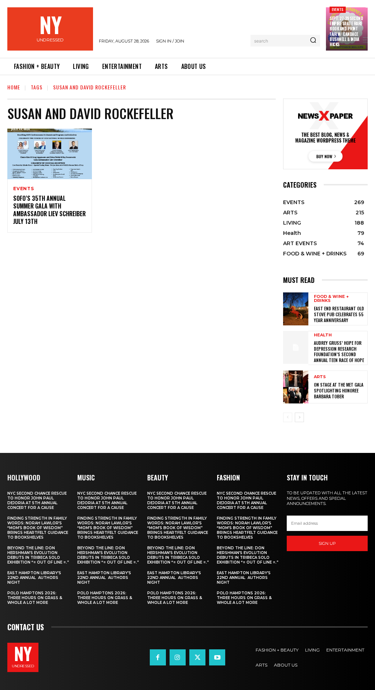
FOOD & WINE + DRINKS (331, 299)
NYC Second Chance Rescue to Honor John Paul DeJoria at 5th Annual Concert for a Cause (37, 500)
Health (323, 335)
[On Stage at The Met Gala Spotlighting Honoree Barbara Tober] (295, 386)
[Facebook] (158, 657)
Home (13, 87)
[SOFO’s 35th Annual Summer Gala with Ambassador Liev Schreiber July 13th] (49, 154)
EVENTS (338, 9)
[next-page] (299, 417)
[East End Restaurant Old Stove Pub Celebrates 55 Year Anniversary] (295, 308)
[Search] (313, 41)
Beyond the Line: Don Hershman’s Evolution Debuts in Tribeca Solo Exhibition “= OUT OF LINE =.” (38, 555)
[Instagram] (178, 657)
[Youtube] (217, 657)
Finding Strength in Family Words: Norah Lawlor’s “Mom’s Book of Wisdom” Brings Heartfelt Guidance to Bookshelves (37, 528)
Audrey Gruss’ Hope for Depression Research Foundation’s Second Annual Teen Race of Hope (339, 351)
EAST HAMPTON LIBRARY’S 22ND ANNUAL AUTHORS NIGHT (34, 578)
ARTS (320, 377)
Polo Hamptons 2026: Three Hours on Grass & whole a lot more (34, 598)
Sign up (327, 543)
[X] (197, 657)
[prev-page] (287, 417)
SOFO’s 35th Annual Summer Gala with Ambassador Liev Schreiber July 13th (49, 209)
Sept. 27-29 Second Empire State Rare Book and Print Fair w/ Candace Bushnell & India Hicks (346, 31)
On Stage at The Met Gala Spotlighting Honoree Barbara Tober (338, 390)
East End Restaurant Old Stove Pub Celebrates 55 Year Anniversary (339, 314)
